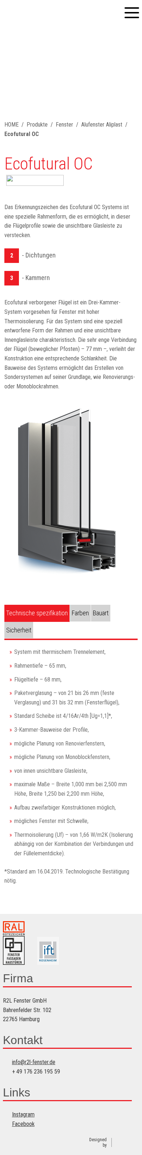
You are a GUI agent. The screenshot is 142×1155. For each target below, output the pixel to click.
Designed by (98, 1142)
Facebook (23, 1123)
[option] (71, 491)
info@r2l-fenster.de (33, 1062)
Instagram (23, 1114)
